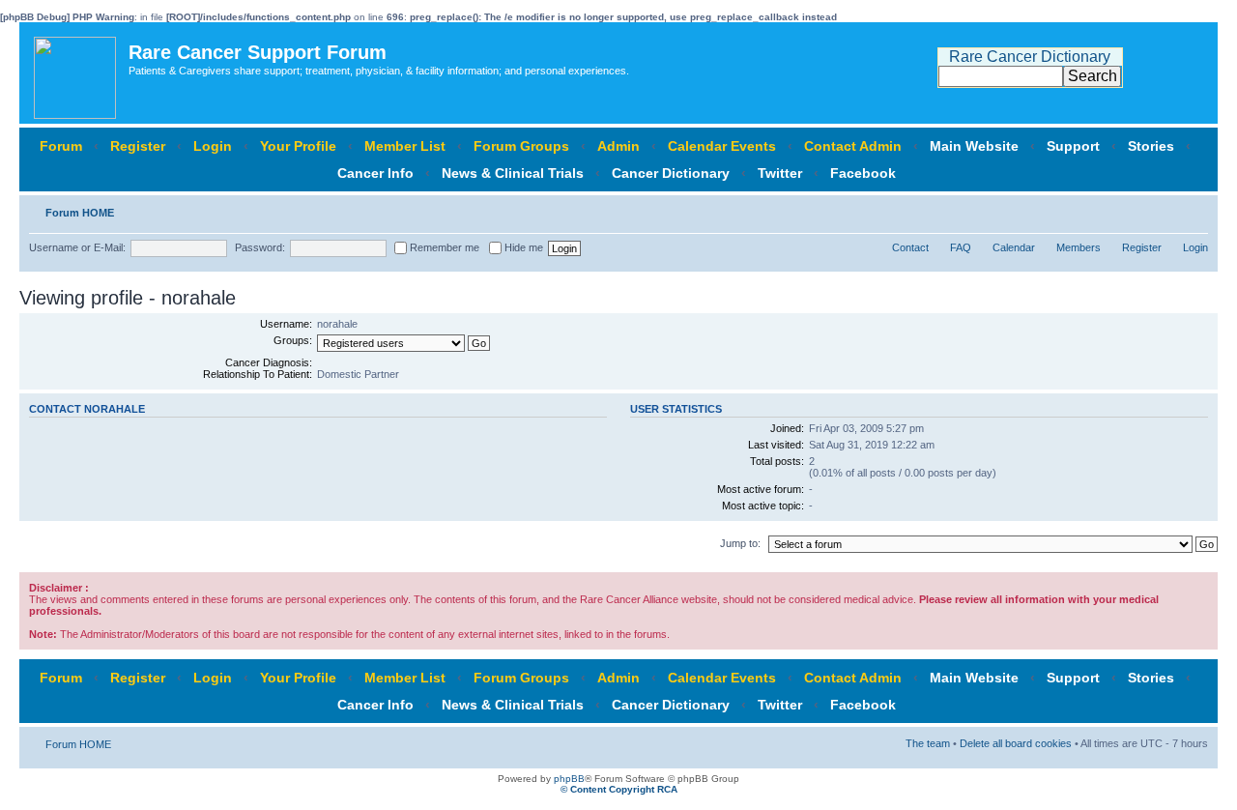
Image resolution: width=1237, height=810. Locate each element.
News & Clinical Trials (513, 173)
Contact (910, 247)
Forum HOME (79, 212)
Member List (405, 146)
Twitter (780, 173)
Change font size (1194, 208)
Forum (61, 146)
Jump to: (740, 543)
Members (1078, 247)
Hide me (522, 247)
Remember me (443, 247)
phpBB (569, 778)
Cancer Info (375, 173)
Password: (260, 247)
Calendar (1013, 247)
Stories (1151, 146)
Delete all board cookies (1016, 743)
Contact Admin (853, 146)
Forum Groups (521, 146)
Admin (618, 146)
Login (212, 146)
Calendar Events (722, 146)
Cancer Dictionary (671, 173)
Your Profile (298, 146)
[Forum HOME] (76, 73)
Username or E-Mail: (77, 247)
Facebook (863, 173)
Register (137, 146)
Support (1073, 146)
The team (928, 743)
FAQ (960, 247)
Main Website (974, 146)
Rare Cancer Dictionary (1029, 56)
